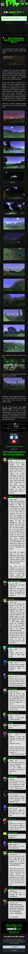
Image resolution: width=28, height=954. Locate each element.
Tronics (11, 496)
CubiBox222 (12, 777)
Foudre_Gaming (14, 581)
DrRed (10, 723)
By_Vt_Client (12, 833)
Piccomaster (12, 689)
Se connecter (22, 1)
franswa (11, 458)
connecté (11, 929)
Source (16, 426)
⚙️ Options (14, 950)
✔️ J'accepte (14, 946)
